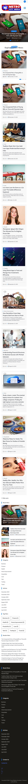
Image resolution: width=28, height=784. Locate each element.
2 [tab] (12, 40)
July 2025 (3, 604)
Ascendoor (19, 780)
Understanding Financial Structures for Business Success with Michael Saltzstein (13, 355)
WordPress (14, 781)
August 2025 (4, 602)
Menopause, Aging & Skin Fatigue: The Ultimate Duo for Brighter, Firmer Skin (13, 231)
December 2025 (5, 592)
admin (9, 38)
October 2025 (4, 597)
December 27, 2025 (17, 38)
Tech (5, 393)
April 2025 (4, 610)
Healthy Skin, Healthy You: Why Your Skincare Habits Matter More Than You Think (13, 482)
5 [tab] (17, 40)
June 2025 (4, 607)
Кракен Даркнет (23, 768)
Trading (6, 268)
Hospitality (6, 436)
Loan (5, 144)
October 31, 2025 (20, 545)
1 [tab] (10, 40)
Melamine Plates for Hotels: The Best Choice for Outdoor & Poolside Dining (14, 441)
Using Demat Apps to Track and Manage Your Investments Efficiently (12, 273)
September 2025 (5, 599)
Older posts (5, 498)
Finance (14, 31)
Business (6, 350)
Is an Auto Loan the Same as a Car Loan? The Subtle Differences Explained (13, 190)
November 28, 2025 (21, 534)
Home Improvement (8, 311)
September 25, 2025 (21, 556)
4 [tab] (15, 40)
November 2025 (5, 594)
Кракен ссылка (23, 769)
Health (5, 227)
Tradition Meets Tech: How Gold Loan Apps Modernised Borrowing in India (14, 148)
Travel (2, 584)
